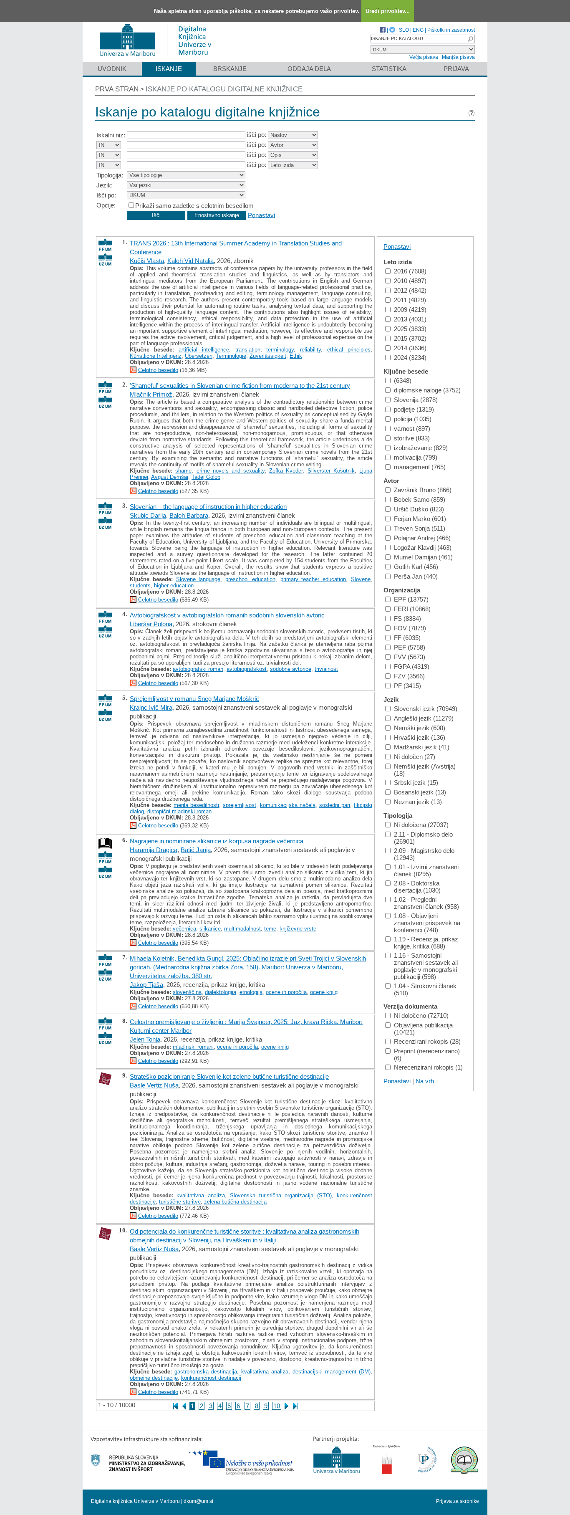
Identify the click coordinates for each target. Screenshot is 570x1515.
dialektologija (220, 992)
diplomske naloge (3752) (427, 390)
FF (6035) (407, 637)
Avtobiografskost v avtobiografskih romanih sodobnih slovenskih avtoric (227, 615)
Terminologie (231, 356)
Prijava (456, 68)
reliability (310, 350)
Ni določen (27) (414, 756)
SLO (404, 30)
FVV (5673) (409, 656)
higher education (174, 585)
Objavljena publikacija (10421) (423, 1029)
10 (276, 1405)
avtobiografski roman (198, 669)
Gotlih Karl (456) (416, 566)
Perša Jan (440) (416, 576)
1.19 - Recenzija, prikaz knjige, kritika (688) (426, 943)
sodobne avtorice (290, 669)
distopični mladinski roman (179, 811)
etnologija (251, 992)
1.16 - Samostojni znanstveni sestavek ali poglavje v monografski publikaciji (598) (426, 966)
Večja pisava (423, 57)
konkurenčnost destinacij (211, 1378)
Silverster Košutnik (331, 471)
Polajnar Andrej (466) (422, 537)
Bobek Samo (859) (419, 499)
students (140, 585)
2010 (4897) (410, 280)
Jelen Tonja (145, 1039)
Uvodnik (112, 68)
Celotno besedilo (158, 370)
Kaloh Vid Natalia (190, 260)
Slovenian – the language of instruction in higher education (208, 506)
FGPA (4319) (411, 666)
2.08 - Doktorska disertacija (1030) (417, 887)
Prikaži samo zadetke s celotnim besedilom (194, 205)
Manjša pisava (458, 57)
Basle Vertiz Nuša (154, 1085)
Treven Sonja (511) (419, 528)
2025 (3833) (410, 328)
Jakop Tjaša (146, 984)
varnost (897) (412, 428)
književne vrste (298, 929)
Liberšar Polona (151, 623)
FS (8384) (407, 618)
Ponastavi (261, 214)
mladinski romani (193, 1047)
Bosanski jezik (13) (420, 792)
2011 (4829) (410, 300)
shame (183, 471)
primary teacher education (313, 579)
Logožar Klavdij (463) (422, 547)
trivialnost (326, 669)
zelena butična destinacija (235, 1202)
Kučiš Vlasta (147, 260)
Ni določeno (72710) (421, 1015)
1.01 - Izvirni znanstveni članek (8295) (426, 870)
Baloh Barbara (188, 515)
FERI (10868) (412, 608)
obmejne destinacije (154, 1378)
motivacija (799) (415, 457)
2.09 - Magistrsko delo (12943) (424, 854)
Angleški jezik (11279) (424, 718)
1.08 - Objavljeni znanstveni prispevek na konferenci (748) (427, 922)
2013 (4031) (410, 319)
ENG (418, 30)
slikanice (210, 929)
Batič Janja (196, 849)
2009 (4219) (410, 309)
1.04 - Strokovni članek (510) (425, 989)
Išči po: (106, 195)
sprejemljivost (239, 805)
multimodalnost (242, 929)
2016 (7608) (410, 271)
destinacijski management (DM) (332, 1371)
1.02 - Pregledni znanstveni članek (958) (426, 903)
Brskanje (230, 68)
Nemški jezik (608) (419, 727)
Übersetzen (198, 356)
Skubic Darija (148, 515)
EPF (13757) (411, 599)
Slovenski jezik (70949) (425, 708)
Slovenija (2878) (416, 399)
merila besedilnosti (196, 805)
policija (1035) (412, 418)
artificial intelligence (204, 350)
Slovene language (198, 579)
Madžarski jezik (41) (421, 747)
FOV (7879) (410, 628)
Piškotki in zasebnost (451, 30)
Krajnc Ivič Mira (151, 707)
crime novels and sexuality (231, 471)
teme (270, 929)
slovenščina (187, 992)
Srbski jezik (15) (416, 782)
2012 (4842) (410, 290)
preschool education (250, 579)
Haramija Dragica (153, 849)
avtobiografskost (247, 669)
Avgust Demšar (169, 477)
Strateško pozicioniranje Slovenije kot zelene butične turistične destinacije (229, 1076)
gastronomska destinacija (205, 1371)
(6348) (402, 380)
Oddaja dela (309, 68)
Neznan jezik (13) (418, 801)
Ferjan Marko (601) (420, 518)
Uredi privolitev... (388, 11)
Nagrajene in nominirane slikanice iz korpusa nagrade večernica (216, 841)
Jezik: (104, 185)
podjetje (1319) (414, 409)
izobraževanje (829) (421, 447)
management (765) (420, 466)
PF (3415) (407, 685)
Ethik (296, 356)
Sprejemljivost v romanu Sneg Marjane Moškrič (194, 698)
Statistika (389, 68)
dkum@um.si (198, 1501)
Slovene (361, 579)
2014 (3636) (410, 348)
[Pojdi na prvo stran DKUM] (158, 57)
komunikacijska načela (287, 805)
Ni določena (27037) (421, 824)
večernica (184, 929)
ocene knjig (324, 992)
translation (247, 350)
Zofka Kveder (286, 471)
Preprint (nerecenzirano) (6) (427, 1054)
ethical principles (349, 350)
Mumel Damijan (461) (423, 557)
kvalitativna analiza (201, 1195)
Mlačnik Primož (151, 394)
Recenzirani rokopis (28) (427, 1041)
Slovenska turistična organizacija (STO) (281, 1195)
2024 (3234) (410, 357)
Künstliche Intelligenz (156, 356)
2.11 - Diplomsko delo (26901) (423, 838)
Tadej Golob (206, 477)
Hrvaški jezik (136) (419, 737)
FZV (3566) (409, 676)
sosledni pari (334, 805)
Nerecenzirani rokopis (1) (428, 1067)
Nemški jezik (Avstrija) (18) (425, 770)
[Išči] (470, 39)
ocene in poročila (286, 992)
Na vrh (425, 1081)
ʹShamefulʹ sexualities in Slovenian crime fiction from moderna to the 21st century (240, 385)
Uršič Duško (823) (419, 509)
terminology (280, 350)
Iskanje (169, 68)
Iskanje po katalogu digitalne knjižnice (224, 89)
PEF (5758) (409, 647)
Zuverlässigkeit (268, 356)
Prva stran (117, 89)
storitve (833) (412, 438)
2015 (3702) (410, 338)
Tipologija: (109, 175)
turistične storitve (180, 1202)
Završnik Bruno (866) (422, 489)
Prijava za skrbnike (457, 1501)
